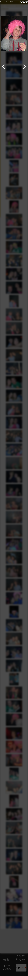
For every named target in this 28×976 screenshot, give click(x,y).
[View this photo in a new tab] (24, 2)
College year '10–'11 (9, 1)
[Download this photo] (21, 2)
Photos (1, 1)
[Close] (26, 2)
